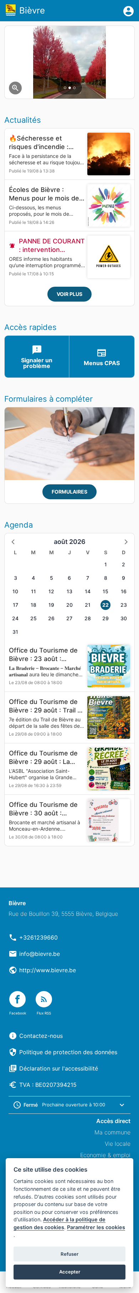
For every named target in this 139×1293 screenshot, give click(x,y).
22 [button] (105, 605)
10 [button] (15, 591)
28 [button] (87, 618)
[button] (13, 541)
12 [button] (51, 591)
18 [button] (33, 605)
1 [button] (105, 564)
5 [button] (51, 578)
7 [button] (87, 578)
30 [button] (123, 618)
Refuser (69, 1254)
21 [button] (88, 605)
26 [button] (51, 618)
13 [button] (69, 591)
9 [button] (123, 578)
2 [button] (123, 564)
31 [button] (15, 632)
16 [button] (124, 591)
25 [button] (33, 618)
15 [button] (105, 591)
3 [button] (15, 578)
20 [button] (69, 605)
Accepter (69, 1272)
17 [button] (15, 605)
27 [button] (69, 618)
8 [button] (105, 578)
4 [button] (33, 578)
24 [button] (15, 618)
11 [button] (33, 591)
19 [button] (51, 605)
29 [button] (105, 618)
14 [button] (88, 591)
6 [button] (69, 578)
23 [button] (123, 605)
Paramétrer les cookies (96, 1227)
